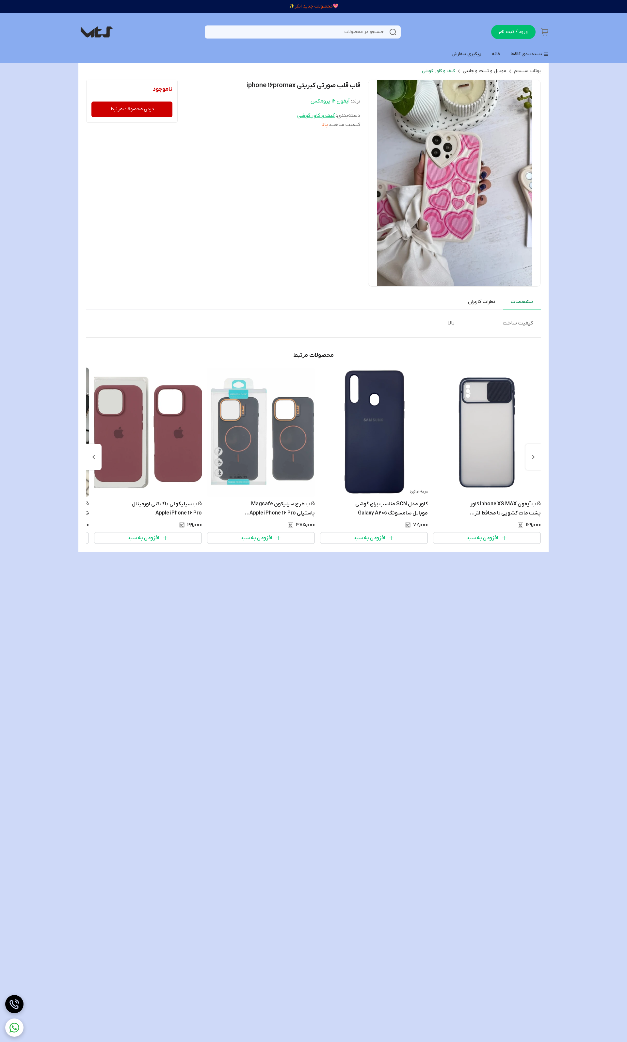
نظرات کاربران (481, 301)
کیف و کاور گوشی (438, 71)
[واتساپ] (14, 1027)
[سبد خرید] (545, 32)
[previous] (533, 457)
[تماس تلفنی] (14, 1004)
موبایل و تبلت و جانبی (484, 71)
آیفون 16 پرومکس (330, 101)
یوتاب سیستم (527, 71)
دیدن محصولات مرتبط (132, 109)
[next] (94, 457)
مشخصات (522, 301)
